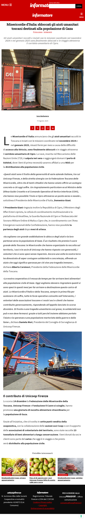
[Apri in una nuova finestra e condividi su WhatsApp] (42, 128)
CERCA (78, 6)
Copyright (43, 505)
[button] (6, 4)
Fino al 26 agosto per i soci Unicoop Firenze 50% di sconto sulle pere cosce (42, 480)
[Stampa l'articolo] (52, 128)
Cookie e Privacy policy (42, 502)
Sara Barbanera (43, 116)
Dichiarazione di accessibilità (42, 508)
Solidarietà (48, 32)
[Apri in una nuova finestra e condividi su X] (37, 128)
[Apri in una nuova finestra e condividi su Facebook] (32, 128)
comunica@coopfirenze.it (70, 503)
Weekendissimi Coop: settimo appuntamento (70, 479)
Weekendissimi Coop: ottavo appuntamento (14, 479)
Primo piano (37, 32)
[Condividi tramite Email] (47, 128)
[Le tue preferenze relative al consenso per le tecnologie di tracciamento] (81, 516)
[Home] (42, 5)
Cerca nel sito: (54, 3)
